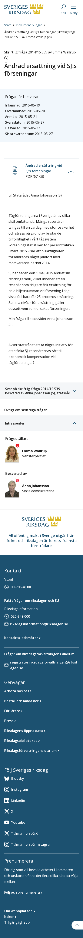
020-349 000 (20, 616)
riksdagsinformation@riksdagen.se (39, 624)
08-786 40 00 (21, 587)
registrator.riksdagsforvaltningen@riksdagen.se (43, 665)
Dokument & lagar (29, 25)
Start (7, 25)
